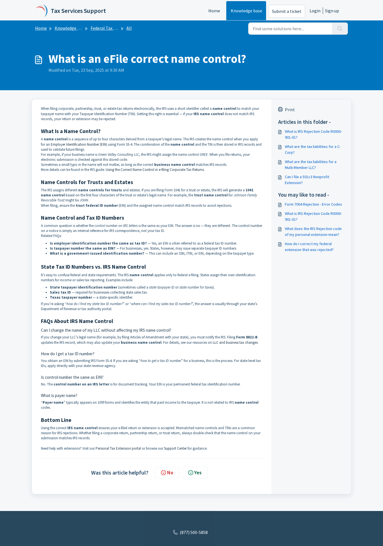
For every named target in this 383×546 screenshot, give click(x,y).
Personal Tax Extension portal (118, 448)
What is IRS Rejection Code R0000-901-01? (313, 134)
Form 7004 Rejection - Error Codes (313, 204)
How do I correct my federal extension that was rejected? (309, 246)
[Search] (340, 28)
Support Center (175, 448)
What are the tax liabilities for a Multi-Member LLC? (310, 164)
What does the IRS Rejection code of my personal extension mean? (313, 231)
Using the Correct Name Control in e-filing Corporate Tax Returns (155, 169)
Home (214, 10)
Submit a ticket (286, 11)
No (170, 472)
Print (290, 109)
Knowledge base (246, 10)
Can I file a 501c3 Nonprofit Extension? (307, 179)
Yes (198, 472)
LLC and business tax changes (235, 342)
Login (315, 10)
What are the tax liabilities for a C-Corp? (313, 149)
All (129, 28)
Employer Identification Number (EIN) (79, 144)
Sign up (332, 10)
